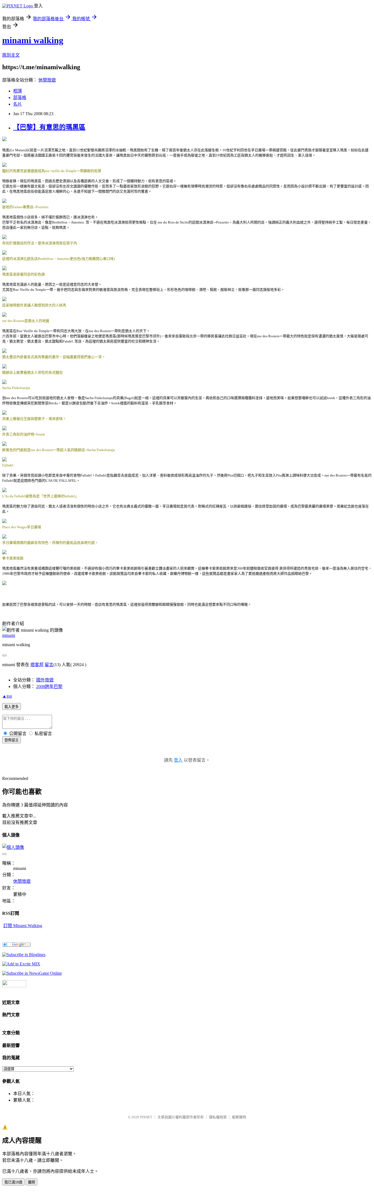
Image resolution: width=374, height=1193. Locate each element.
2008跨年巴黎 (49, 686)
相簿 (17, 91)
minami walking (32, 40)
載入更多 (11, 707)
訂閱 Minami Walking (22, 925)
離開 (31, 1182)
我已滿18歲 (13, 1182)
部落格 (19, 97)
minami (8, 635)
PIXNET (146, 1117)
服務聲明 (239, 1117)
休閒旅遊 (47, 80)
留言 (49, 664)
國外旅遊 (45, 680)
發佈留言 (11, 740)
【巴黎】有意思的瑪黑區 (49, 127)
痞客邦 (37, 664)
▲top (7, 696)
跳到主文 (11, 55)
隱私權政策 (218, 1117)
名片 (17, 104)
